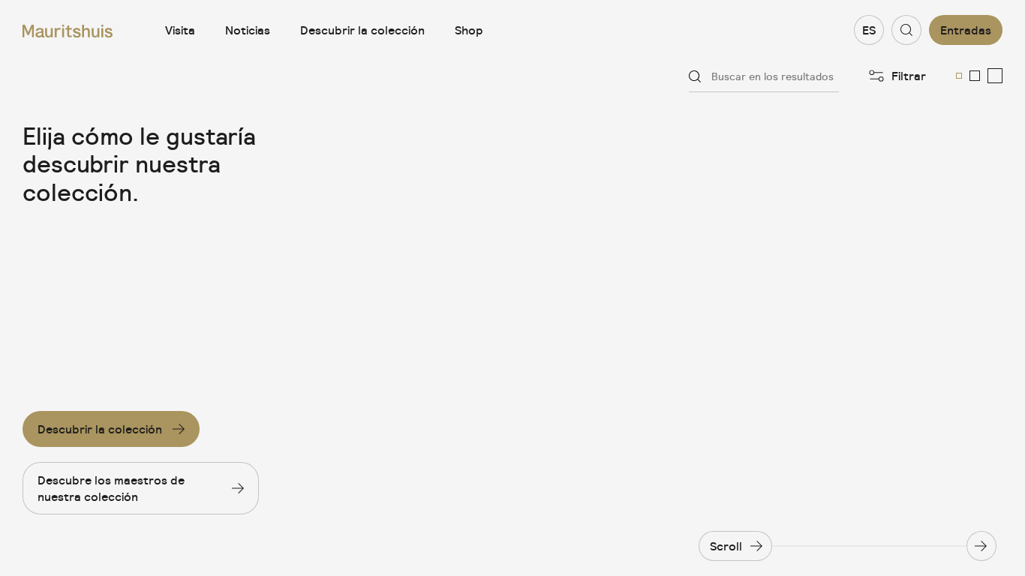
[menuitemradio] (959, 76)
